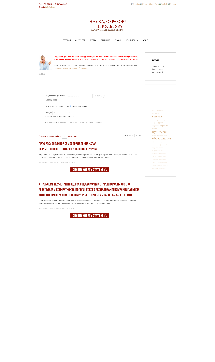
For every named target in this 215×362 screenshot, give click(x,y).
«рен (164, 117)
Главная (67, 40)
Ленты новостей (86, 123)
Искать (98, 96)
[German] (172, 4)
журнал (160, 123)
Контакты (62, 123)
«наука (157, 116)
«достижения (155, 113)
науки (165, 135)
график (154, 123)
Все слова (51, 107)
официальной (163, 145)
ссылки (154, 162)
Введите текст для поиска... (55, 96)
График (118, 40)
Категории (51, 123)
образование (161, 138)
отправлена (155, 145)
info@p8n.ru (50, 7)
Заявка (93, 40)
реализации (155, 153)
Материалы (73, 123)
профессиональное (157, 150)
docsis (153, 110)
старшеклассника (162, 162)
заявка (154, 129)
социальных (162, 159)
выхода (163, 120)
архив (158, 120)
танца (164, 165)
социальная (155, 159)
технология (162, 168)
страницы (159, 165)
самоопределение (157, 156)
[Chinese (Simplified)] (149, 4)
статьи (154, 165)
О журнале (80, 40)
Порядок (48, 113)
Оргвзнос (105, 40)
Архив (145, 40)
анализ (154, 120)
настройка (160, 135)
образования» (156, 142)
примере (161, 148)
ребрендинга (162, 153)
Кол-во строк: (129, 136)
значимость (161, 129)
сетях (164, 156)
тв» (168, 165)
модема (154, 135)
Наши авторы (132, 40)
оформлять (155, 148)
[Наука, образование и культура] (89, 169)
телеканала (155, 168)
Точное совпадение (79, 107)
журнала (155, 126)
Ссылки (98, 123)
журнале (164, 125)
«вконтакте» (159, 110)
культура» (159, 132)
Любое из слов (63, 107)
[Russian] (135, 4)
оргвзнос (163, 142)
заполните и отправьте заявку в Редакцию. (70, 68)
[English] (163, 4)
